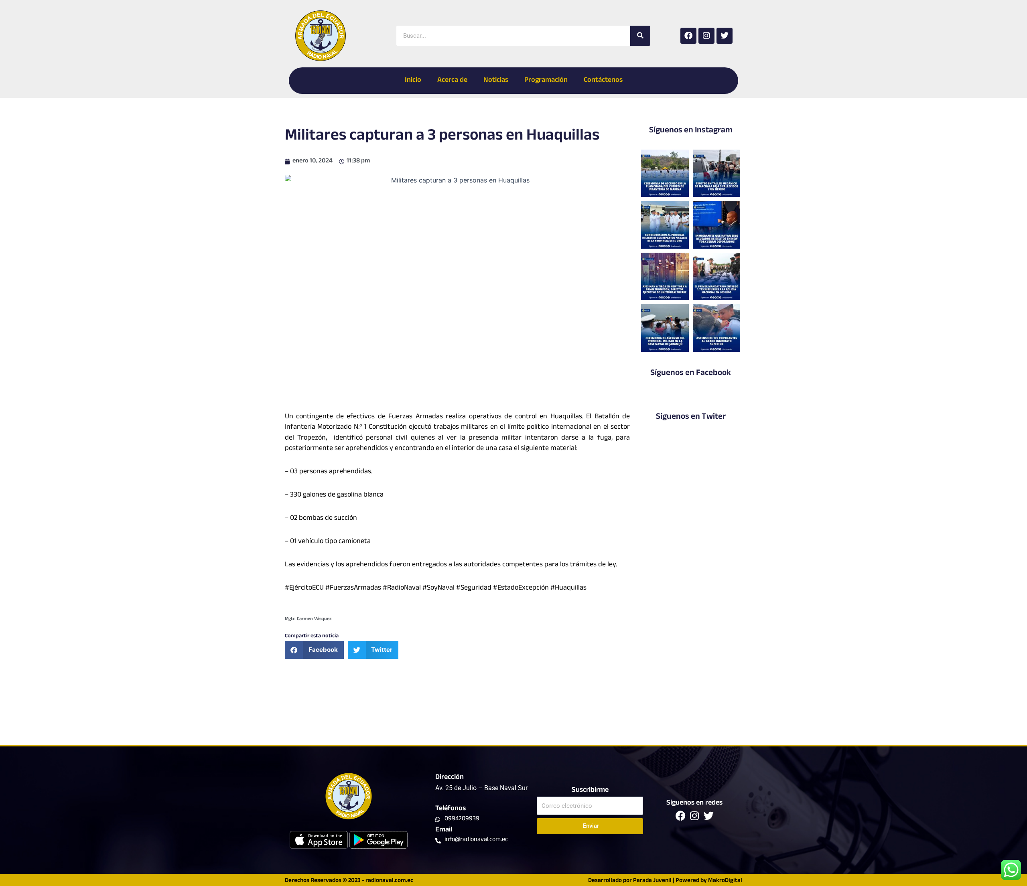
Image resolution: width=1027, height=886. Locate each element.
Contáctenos (603, 81)
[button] (314, 650)
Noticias (495, 81)
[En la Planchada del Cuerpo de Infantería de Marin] (664, 173)
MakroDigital (725, 881)
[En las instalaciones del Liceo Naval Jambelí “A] (664, 224)
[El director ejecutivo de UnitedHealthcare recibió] (664, 276)
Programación (546, 81)
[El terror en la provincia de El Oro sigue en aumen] (717, 173)
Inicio (413, 81)
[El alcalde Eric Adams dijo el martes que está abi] (717, 224)
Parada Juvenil (652, 881)
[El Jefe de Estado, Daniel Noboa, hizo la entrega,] (717, 276)
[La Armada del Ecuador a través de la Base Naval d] (664, 327)
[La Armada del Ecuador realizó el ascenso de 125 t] (717, 327)
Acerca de (452, 81)
